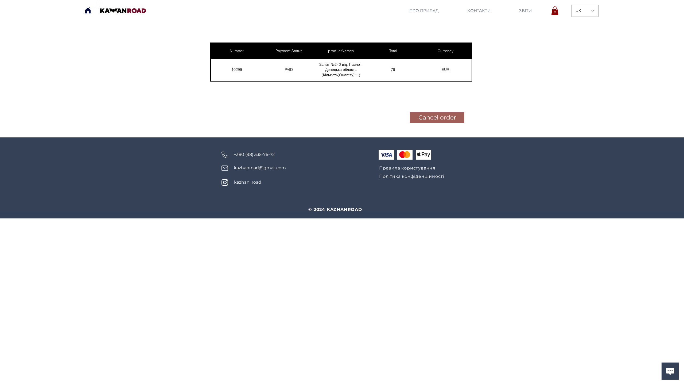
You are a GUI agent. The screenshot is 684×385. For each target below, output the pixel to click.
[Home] (87, 10)
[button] (554, 10)
